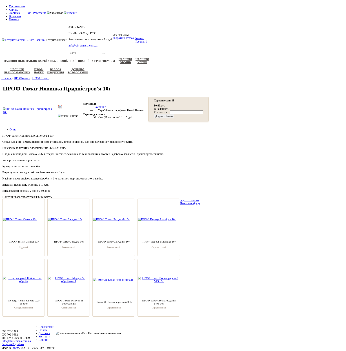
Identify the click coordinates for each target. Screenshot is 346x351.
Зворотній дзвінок (13, 344)
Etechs (15, 347)
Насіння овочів (125, 61)
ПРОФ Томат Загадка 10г (69, 241)
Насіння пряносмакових (17, 71)
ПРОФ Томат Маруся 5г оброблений (69, 302)
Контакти (15, 16)
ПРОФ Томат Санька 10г (24, 241)
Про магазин (17, 6)
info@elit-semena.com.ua (82, 45)
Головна (6, 78)
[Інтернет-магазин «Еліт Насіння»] (24, 39)
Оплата (13, 9)
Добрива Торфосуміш (78, 71)
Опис (13, 129)
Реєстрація (39, 12)
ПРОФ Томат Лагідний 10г (114, 241)
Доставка (15, 12)
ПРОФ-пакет (39, 71)
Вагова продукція (55, 71)
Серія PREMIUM (103, 60)
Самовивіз (100, 106)
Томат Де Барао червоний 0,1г (114, 302)
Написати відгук (190, 203)
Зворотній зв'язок (123, 37)
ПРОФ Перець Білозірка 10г (159, 241)
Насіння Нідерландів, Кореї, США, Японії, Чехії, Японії (46, 60)
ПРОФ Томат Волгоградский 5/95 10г (159, 302)
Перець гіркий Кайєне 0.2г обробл (23, 302)
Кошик (141, 40)
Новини (14, 19)
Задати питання (189, 200)
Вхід (28, 12)
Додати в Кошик (164, 116)
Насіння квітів (142, 61)
